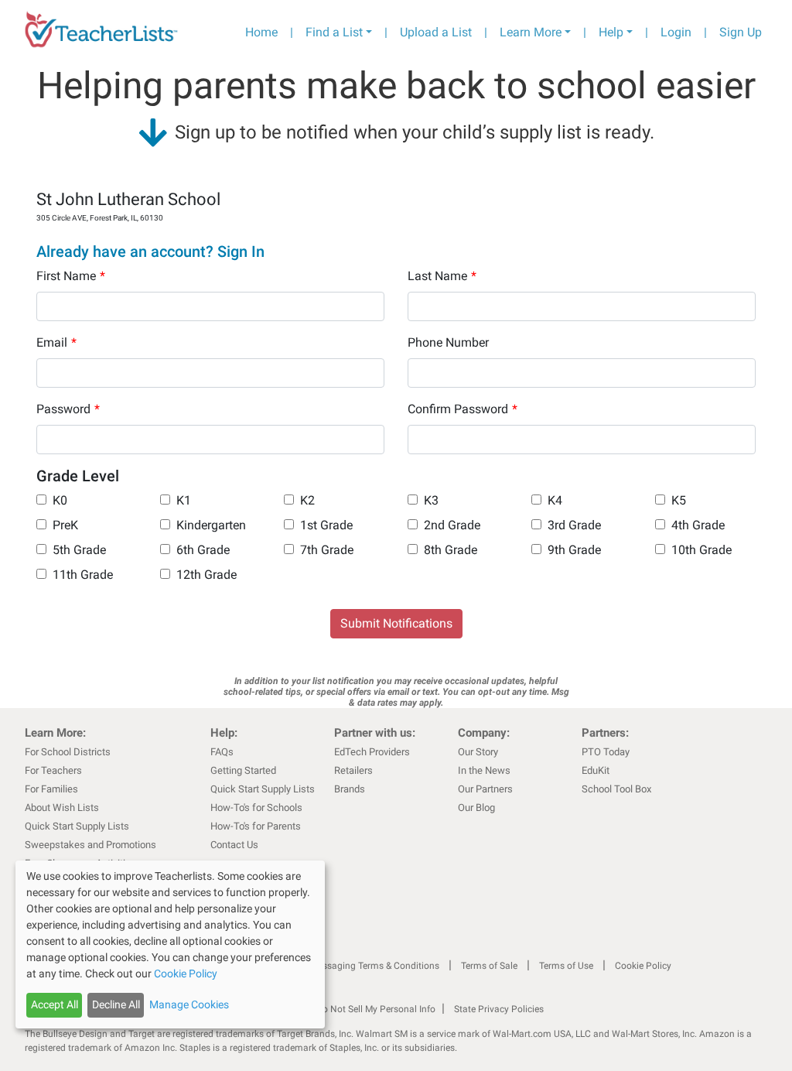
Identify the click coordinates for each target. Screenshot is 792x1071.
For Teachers (53, 770)
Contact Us (234, 844)
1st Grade (326, 525)
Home (261, 32)
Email (56, 342)
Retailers (353, 770)
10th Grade (701, 549)
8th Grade (450, 549)
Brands (349, 789)
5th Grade (79, 549)
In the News (484, 770)
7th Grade (326, 549)
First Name (70, 276)
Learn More (531, 32)
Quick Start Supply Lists (77, 826)
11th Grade (83, 574)
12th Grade (206, 574)
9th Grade (574, 549)
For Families (51, 789)
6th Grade (203, 549)
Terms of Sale (489, 965)
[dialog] (170, 944)
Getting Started (243, 770)
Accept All (54, 1004)
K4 (555, 500)
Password (68, 409)
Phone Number (448, 342)
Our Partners (485, 789)
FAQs (222, 752)
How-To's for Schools (256, 807)
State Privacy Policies (499, 1009)
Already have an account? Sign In (150, 251)
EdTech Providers (372, 752)
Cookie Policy (643, 965)
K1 (183, 500)
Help (611, 32)
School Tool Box (616, 789)
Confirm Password (462, 409)
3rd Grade (574, 525)
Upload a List (436, 32)
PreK (65, 525)
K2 (307, 500)
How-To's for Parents (255, 826)
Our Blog (476, 807)
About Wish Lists (62, 807)
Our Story (478, 752)
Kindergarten (211, 525)
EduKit (595, 770)
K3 (431, 500)
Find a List (334, 32)
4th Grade (698, 525)
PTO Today (606, 752)
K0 (60, 500)
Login (676, 32)
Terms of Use (566, 965)
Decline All (116, 1004)
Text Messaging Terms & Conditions (365, 965)
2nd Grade (452, 525)
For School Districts (68, 752)
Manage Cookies (189, 1004)
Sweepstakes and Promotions (90, 844)
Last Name (442, 276)
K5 (678, 500)
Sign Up (740, 32)
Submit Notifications (396, 623)
